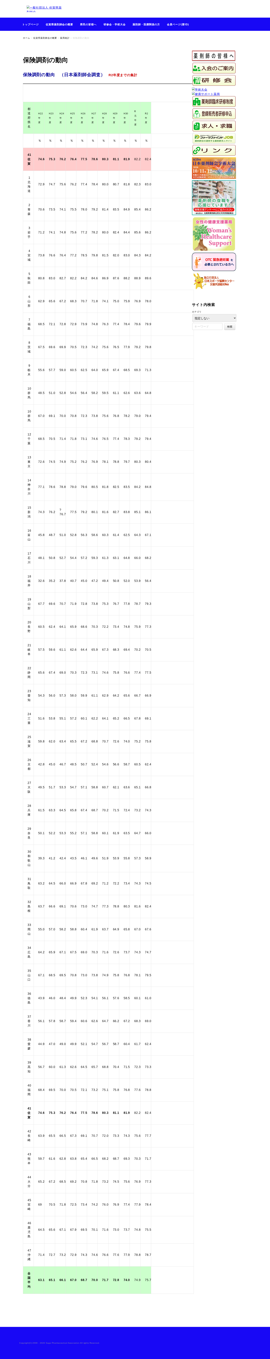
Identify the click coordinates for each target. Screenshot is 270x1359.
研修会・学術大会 (115, 24)
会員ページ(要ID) (178, 24)
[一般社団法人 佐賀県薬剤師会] (45, 15)
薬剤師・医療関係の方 (146, 24)
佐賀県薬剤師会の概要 (59, 24)
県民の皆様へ (88, 24)
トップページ (30, 24)
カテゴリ (196, 311)
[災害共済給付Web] (214, 288)
